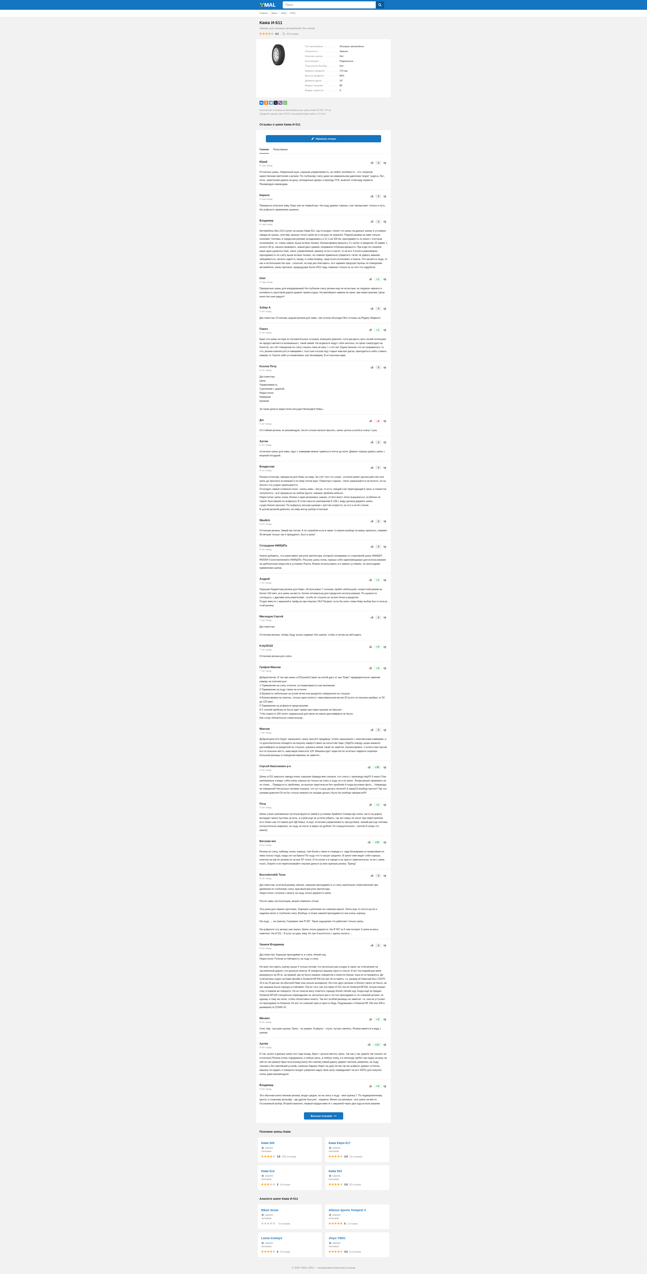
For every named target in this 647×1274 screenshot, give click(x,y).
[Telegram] (271, 103)
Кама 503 (335, 1171)
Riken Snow (269, 1210)
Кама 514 (267, 1171)
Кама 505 (267, 1143)
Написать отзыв (326, 138)
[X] (276, 103)
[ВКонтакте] (261, 103)
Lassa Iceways (271, 1238)
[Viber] (280, 103)
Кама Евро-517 (339, 1143)
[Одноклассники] (266, 103)
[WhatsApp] (285, 103)
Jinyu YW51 (337, 1238)
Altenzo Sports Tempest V (347, 1210)
